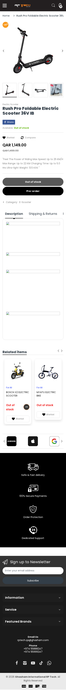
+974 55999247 (33, 651)
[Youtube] (33, 664)
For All (9, 387)
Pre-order (33, 191)
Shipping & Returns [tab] (43, 214)
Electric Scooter (10, 104)
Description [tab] (14, 214)
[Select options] (26, 407)
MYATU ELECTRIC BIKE (46, 394)
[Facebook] (17, 664)
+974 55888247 (33, 648)
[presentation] (58, 350)
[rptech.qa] (22, 6)
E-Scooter (25, 202)
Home (6, 15)
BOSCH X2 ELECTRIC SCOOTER (17, 394)
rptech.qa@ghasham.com (33, 640)
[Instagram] (25, 664)
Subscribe (33, 580)
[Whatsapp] (49, 664)
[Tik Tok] (41, 664)
